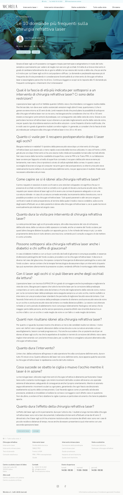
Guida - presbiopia (68, 451)
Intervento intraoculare (54, 7)
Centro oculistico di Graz (12, 480)
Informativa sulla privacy (88, 492)
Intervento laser (30, 7)
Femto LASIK (37, 451)
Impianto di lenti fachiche (71, 454)
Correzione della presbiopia (72, 445)
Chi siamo (116, 7)
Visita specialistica (99, 445)
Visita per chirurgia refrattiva (102, 448)
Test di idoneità (8, 451)
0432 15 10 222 (56, 1)
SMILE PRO (36, 448)
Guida (34, 457)
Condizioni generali (105, 492)
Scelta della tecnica (40, 445)
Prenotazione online (74, 1)
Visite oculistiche (78, 7)
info (45, 1)
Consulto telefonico (10, 454)
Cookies (117, 492)
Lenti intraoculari (68, 448)
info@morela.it (40, 469)
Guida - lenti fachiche (70, 457)
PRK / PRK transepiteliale (41, 454)
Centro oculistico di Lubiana (13, 478)
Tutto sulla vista (99, 7)
